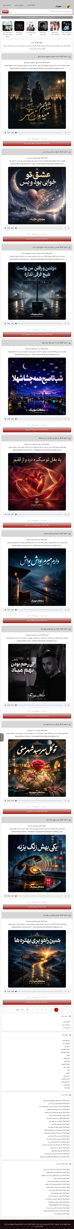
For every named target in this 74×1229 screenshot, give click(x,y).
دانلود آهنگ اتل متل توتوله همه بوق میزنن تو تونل (55, 1157)
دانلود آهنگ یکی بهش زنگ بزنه (57, 820)
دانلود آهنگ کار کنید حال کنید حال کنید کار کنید (56, 1145)
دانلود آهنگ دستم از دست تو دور (60, 1148)
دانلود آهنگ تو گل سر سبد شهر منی (55, 724)
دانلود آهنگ (46, 63)
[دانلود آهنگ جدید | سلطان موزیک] (63, 5)
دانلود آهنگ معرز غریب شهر (62, 1178)
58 (27, 1010)
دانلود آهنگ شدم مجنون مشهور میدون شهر (53, 56)
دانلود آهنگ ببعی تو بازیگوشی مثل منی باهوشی (55, 1175)
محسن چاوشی (65, 1079)
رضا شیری (67, 1061)
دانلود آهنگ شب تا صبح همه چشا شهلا (55, 343)
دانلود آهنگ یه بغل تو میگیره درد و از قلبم (53, 438)
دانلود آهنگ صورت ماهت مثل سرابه (59, 1190)
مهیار (68, 1055)
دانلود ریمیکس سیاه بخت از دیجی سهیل (58, 1187)
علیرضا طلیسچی (65, 1049)
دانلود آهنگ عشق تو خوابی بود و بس (55, 152)
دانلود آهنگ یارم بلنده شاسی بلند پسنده (58, 1208)
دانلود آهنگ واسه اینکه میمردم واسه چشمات (56, 1211)
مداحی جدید (6, 5)
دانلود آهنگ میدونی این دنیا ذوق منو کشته (57, 1130)
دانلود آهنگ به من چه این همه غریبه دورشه (57, 1133)
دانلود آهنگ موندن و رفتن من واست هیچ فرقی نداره (50, 247)
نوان (68, 1070)
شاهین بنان (66, 1044)
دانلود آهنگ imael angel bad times (59, 1205)
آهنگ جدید (31, 5)
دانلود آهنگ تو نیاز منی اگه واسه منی (59, 1136)
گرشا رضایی (66, 1085)
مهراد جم (67, 1088)
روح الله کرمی (66, 1041)
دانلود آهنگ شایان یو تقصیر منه (60, 1193)
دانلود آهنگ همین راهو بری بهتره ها (55, 915)
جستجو (5, 11)
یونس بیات (66, 1067)
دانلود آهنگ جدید (37, 43)
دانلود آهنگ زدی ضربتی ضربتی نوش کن (58, 1139)
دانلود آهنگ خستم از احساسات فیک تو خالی (57, 1154)
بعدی (17, 1010)
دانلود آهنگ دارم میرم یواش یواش (56, 533)
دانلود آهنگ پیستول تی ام (62, 1214)
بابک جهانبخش (65, 1082)
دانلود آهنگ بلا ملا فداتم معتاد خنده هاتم (57, 1184)
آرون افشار (67, 1058)
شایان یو (67, 1046)
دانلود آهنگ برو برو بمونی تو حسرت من (58, 1181)
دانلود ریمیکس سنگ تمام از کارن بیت (59, 1142)
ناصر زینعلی (66, 1076)
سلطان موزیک (52, 256)
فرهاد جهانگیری (65, 1052)
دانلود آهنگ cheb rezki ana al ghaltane (58, 1172)
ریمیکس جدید (19, 5)
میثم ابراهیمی (65, 1064)
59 (22, 1010)
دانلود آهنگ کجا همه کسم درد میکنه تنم (58, 1199)
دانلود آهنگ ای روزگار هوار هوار (60, 1151)
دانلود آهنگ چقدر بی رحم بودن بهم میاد (54, 629)
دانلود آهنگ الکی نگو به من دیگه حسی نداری (57, 1170)
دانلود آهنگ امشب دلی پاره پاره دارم (59, 1196)
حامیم (68, 1073)
